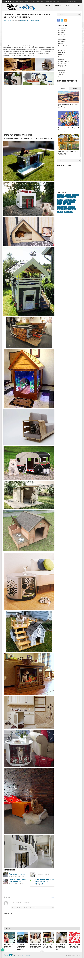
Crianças (60, 37)
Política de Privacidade (73, 955)
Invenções (60, 52)
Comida (57, 5)
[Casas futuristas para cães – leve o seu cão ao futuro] (48, 937)
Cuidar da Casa (7, 20)
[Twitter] (62, 20)
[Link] (31, 908)
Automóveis (61, 32)
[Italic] (15, 908)
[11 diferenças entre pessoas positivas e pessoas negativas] (35, 937)
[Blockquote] (26, 908)
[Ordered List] (22, 908)
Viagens (60, 76)
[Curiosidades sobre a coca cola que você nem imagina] (74, 937)
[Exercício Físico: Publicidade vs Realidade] (9, 937)
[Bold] (12, 908)
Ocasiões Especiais (62, 61)
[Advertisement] (28, 33)
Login (52, 897)
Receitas (60, 68)
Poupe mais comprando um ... (21, 1)
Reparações (61, 70)
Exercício (60, 48)
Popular (63, 88)
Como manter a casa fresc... (54, 1)
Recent (75, 88)
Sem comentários (35, 20)
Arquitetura (61, 30)
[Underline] (17, 908)
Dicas (67, 5)
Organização (61, 63)
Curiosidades (61, 39)
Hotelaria (60, 50)
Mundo (60, 59)
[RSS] (65, 20)
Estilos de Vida (62, 45)
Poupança (76, 5)
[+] (35, 907)
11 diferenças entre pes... (71, 1)
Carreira (60, 34)
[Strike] (19, 908)
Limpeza (48, 5)
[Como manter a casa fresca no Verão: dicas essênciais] (22, 937)
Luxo (59, 57)
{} (33, 907)
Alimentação (61, 28)
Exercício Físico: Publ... (37, 1)
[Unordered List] (24, 908)
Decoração (22, 20)
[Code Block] (29, 908)
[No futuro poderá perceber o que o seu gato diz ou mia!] (61, 937)
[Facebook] (58, 20)
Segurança (61, 72)
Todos (27, 20)
